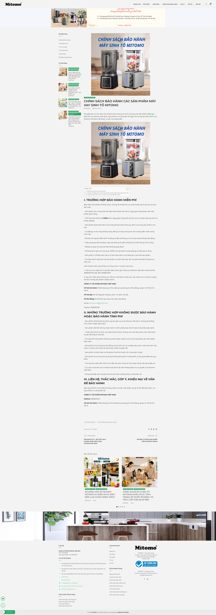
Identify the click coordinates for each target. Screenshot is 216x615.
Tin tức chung (90, 489)
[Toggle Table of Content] (127, 188)
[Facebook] (144, 579)
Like (95, 429)
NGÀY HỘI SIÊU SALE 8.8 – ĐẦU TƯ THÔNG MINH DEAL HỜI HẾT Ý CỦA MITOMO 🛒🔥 (74, 104)
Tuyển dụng (62, 54)
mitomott (88, 429)
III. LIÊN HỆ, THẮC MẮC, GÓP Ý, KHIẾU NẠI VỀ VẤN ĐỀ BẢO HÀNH (103, 194)
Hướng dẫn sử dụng (64, 40)
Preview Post (91, 435)
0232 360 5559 (66, 580)
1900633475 (65, 577)
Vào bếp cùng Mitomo (65, 57)
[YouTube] (147, 579)
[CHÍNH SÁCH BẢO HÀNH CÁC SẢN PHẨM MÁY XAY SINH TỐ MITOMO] (88, 108)
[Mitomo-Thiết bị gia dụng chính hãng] (13, 4)
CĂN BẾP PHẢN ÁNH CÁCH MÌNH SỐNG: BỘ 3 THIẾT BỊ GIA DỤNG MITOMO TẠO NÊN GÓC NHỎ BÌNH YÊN (74, 120)
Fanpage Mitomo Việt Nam (70, 583)
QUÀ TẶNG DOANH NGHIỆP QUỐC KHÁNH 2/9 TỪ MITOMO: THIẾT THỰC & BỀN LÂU (74, 91)
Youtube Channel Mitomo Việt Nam (72, 586)
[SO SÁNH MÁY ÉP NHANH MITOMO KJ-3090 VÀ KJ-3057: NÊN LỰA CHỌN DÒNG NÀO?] (87, 500)
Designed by (119, 612)
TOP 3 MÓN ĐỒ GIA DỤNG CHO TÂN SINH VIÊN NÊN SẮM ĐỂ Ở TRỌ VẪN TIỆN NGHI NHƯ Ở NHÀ (74, 75)
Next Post (151, 435)
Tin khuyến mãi (63, 43)
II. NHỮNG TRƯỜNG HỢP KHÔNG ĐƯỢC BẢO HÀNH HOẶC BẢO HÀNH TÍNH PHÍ (107, 193)
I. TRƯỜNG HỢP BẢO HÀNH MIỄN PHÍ (96, 191)
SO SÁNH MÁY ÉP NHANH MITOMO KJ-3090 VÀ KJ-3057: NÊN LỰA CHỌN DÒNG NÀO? (100, 494)
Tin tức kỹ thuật (89, 97)
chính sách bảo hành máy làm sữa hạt (107, 422)
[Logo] (146, 547)
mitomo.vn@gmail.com (98, 303)
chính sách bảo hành (90, 422)
